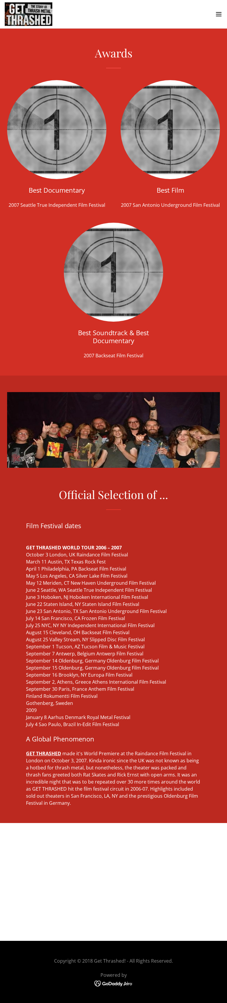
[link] (28, 14)
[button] (219, 14)
